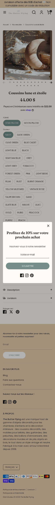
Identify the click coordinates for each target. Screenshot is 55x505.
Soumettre (28, 266)
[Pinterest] (32, 275)
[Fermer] (48, 226)
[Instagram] (27, 275)
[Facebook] (22, 275)
